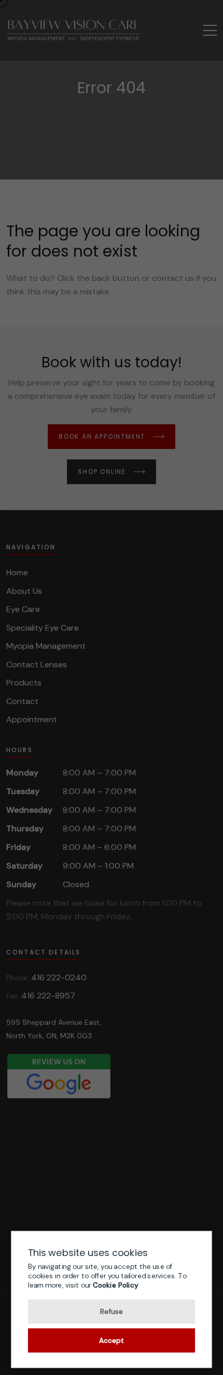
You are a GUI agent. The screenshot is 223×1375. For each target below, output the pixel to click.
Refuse (111, 1311)
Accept (111, 1339)
